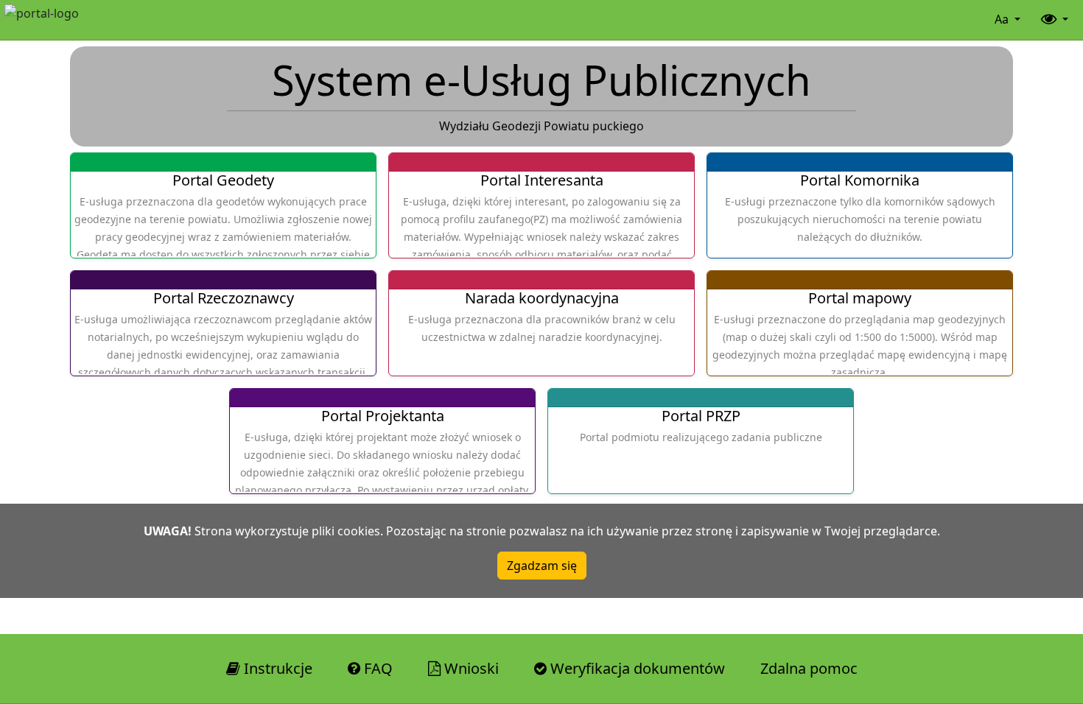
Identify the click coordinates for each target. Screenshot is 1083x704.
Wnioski (470, 668)
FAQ (376, 668)
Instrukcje (276, 668)
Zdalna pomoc (809, 668)
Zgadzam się (542, 565)
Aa (1003, 19)
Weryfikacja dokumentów (636, 668)
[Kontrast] (1053, 20)
